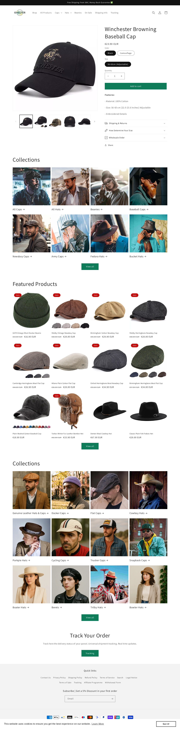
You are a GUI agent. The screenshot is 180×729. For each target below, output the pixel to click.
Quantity (108, 70)
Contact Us (46, 677)
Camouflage (126, 53)
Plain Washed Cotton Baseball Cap (27, 434)
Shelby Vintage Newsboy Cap (64, 333)
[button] (58, 13)
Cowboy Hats (137, 513)
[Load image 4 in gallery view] (69, 121)
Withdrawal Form (113, 682)
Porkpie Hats (20, 560)
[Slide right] (95, 121)
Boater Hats (19, 607)
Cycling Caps (59, 560)
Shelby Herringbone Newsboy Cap (143, 333)
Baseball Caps (137, 209)
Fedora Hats (97, 256)
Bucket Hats (136, 256)
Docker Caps (59, 513)
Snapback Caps (138, 560)
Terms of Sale (65, 682)
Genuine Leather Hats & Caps (29, 513)
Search (120, 677)
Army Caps (57, 256)
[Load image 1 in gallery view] (26, 121)
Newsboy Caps (21, 256)
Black (110, 53)
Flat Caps (96, 513)
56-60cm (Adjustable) (118, 64)
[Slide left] (16, 121)
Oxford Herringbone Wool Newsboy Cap (107, 383)
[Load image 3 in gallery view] (55, 121)
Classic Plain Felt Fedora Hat (141, 434)
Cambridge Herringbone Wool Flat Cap (28, 383)
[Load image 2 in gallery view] (40, 121)
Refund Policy (91, 677)
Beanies (95, 209)
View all (90, 266)
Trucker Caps (98, 560)
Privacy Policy (59, 677)
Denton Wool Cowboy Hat (101, 434)
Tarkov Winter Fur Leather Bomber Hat (67, 434)
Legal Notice (131, 677)
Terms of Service (107, 677)
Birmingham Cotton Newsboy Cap (105, 333)
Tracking (90, 653)
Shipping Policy (75, 677)
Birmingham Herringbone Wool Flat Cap (146, 383)
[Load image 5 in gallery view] (84, 121)
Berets (55, 607)
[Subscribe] (112, 698)
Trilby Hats (97, 607)
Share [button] (110, 145)
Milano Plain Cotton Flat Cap (63, 383)
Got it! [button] (166, 724)
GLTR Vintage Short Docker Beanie (27, 333)
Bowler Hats (136, 607)
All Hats (56, 209)
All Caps (17, 209)
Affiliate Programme (93, 682)
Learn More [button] (98, 724)
